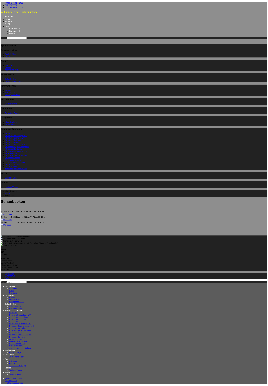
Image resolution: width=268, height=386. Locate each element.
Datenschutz (15, 31)
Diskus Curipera (11, 167)
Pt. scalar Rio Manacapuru (16, 151)
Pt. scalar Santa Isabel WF (16, 156)
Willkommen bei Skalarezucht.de (19, 11)
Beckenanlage (11, 104)
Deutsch (8, 56)
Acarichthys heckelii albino (16, 169)
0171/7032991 (11, 5)
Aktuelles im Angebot (14, 122)
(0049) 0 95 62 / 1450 (14, 3)
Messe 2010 (10, 92)
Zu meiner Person (12, 113)
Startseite (9, 16)
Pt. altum (8, 133)
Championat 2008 (12, 95)
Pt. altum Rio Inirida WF (15, 138)
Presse (8, 90)
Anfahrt (8, 21)
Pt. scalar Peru (11, 153)
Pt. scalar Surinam (12, 158)
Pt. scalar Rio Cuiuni (13, 149)
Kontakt (8, 19)
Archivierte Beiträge (13, 70)
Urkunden (9, 65)
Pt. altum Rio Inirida (13, 140)
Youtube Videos (11, 187)
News (7, 24)
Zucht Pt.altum (11, 178)
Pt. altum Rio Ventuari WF (16, 144)
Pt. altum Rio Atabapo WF (16, 136)
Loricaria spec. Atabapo (15, 162)
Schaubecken (10, 79)
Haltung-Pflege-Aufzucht (15, 81)
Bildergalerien (11, 124)
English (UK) (10, 54)
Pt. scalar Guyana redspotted (17, 147)
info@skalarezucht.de (14, 7)
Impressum (14, 28)
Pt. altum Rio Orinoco (14, 142)
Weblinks (13, 33)
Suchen (4, 38)
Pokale (8, 68)
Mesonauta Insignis (13, 160)
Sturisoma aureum (12, 164)
